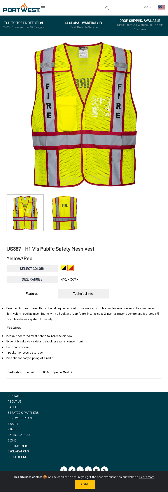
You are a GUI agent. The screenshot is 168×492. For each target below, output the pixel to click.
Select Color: (32, 268)
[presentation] (12, 114)
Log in (147, 7)
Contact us (16, 396)
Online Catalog (19, 434)
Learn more (146, 477)
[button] (80, 7)
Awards (13, 424)
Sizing (12, 440)
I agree (85, 484)
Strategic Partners (23, 412)
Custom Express (20, 446)
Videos (13, 429)
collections (17, 457)
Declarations (18, 451)
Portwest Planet (21, 418)
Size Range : (32, 279)
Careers (14, 407)
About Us (15, 401)
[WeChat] (104, 469)
